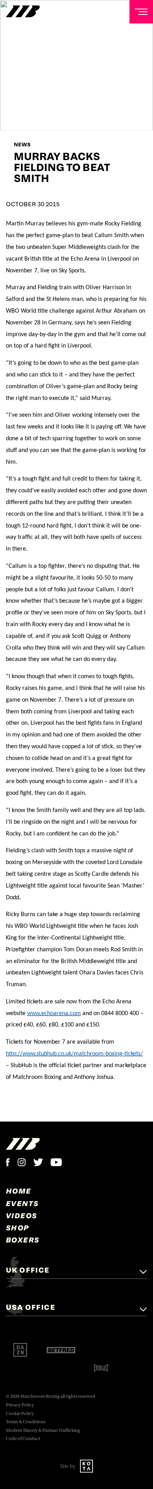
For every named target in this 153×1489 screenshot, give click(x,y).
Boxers (22, 1239)
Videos (21, 1215)
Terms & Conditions (26, 1421)
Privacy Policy (20, 1405)
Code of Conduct (23, 1438)
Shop (17, 1227)
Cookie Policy (20, 1413)
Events (22, 1203)
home (18, 1191)
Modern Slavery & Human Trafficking (43, 1430)
